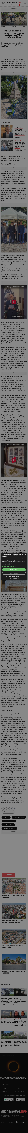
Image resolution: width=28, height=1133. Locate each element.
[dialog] (14, 566)
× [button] (25, 554)
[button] (14, 566)
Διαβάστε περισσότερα (6, 564)
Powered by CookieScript (14, 578)
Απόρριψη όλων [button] (14, 573)
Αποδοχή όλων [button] (14, 569)
